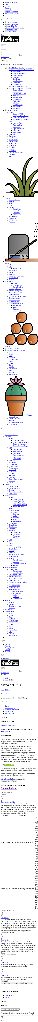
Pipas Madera (17, 125)
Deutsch (14, 30)
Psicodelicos (17, 211)
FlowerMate (13, 369)
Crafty (11, 363)
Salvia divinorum (14, 200)
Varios (11, 156)
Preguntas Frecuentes (11, 12)
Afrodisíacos (17, 214)
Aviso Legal (9, 711)
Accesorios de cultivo (16, 303)
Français (15, 24)
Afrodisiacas (13, 220)
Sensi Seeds (17, 95)
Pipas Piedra (17, 132)
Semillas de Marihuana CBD (18, 86)
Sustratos (16, 309)
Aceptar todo (28, 983)
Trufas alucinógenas (15, 291)
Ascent (11, 361)
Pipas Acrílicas (17, 123)
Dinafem (16, 77)
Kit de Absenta (13, 278)
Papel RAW (13, 145)
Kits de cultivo (13, 140)
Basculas (12, 134)
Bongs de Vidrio (18, 114)
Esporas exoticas (14, 298)
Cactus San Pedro (14, 419)
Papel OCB (12, 143)
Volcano (11, 372)
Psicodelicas (13, 216)
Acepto (14, 781)
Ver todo (7, 997)
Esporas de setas (14, 294)
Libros (11, 265)
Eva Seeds (16, 79)
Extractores (12, 136)
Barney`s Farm (17, 75)
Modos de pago (10, 708)
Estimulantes (17, 209)
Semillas (11, 420)
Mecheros (12, 149)
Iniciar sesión (5, 658)
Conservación (17, 311)
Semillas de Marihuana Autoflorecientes (21, 70)
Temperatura (17, 305)
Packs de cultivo (14, 302)
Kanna (11, 203)
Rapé (10, 267)
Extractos (12, 207)
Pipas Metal (16, 127)
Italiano (13, 31)
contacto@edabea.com (8, 725)
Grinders (11, 147)
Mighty (11, 367)
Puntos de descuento (11, 2)
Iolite (10, 370)
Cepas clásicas (17, 285)
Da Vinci (12, 357)
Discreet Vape (13, 359)
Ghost (11, 354)
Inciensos (12, 274)
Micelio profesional (15, 289)
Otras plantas (13, 424)
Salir (2, 765)
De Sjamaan (17, 84)
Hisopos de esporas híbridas (18, 296)
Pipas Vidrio (17, 130)
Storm (11, 365)
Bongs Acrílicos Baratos (20, 116)
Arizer (11, 352)
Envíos (7, 706)
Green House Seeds (19, 73)
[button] (8, 802)
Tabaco (11, 279)
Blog (6, 4)
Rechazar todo (6, 781)
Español (14, 26)
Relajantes (16, 213)
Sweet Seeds (17, 71)
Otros (10, 356)
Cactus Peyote (13, 417)
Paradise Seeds (17, 81)
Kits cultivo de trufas (15, 292)
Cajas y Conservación (16, 152)
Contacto (8, 8)
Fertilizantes (13, 138)
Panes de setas (13, 283)
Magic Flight (13, 374)
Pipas (10, 121)
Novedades (8, 10)
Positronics (16, 83)
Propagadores (13, 141)
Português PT (19, 28)
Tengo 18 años (9, 765)
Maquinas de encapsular (16, 276)
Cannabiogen (17, 92)
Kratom (11, 202)
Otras (10, 205)
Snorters (11, 272)
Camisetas (12, 154)
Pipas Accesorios (18, 129)
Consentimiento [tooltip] (9, 788)
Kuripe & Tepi (17, 268)
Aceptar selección (17, 983)
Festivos (7, 6)
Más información (6, 779)
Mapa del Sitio (5, 690)
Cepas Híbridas (18, 287)
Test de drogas (13, 270)
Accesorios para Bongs (20, 119)
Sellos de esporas (14, 300)
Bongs (11, 112)
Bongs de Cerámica (19, 118)
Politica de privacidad (12, 710)
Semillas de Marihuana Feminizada (20, 88)
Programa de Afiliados (12, 13)
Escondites (12, 151)
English (14, 22)
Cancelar (4, 981)
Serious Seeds (17, 97)
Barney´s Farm (17, 90)
